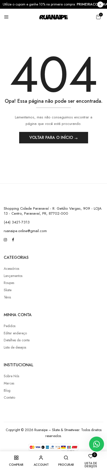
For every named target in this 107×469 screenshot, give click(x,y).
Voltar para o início (51, 137)
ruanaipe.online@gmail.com (25, 230)
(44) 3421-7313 (17, 222)
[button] (98, 16)
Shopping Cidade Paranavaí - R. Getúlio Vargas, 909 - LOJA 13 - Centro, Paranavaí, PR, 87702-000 (53, 211)
